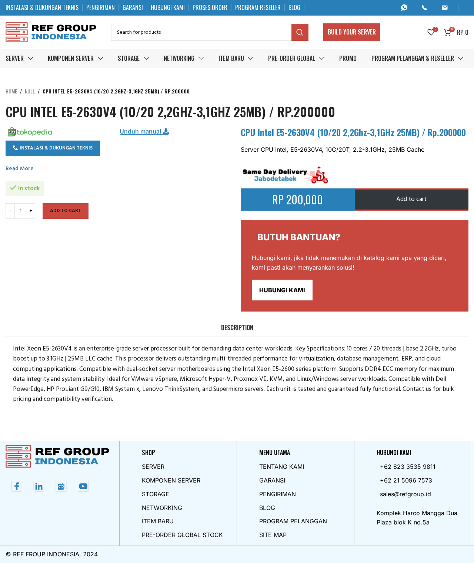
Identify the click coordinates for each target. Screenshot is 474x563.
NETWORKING (162, 507)
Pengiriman (277, 494)
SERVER (153, 466)
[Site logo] (51, 32)
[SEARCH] (299, 32)
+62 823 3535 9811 (407, 466)
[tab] (237, 327)
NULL (30, 91)
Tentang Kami (281, 466)
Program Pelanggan (293, 521)
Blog (267, 507)
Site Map (273, 535)
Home (11, 91)
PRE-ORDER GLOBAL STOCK (182, 535)
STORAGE (155, 494)
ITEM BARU (158, 521)
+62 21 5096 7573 (406, 480)
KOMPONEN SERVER (171, 480)
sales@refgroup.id (405, 494)
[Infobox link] (407, 7)
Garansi (272, 480)
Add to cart (65, 211)
